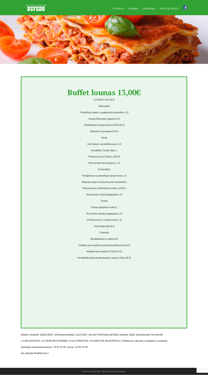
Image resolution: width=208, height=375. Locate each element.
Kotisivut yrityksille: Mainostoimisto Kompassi (104, 371)
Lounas (133, 8)
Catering (149, 8)
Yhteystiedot (169, 8)
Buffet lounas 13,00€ (104, 92)
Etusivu (118, 8)
